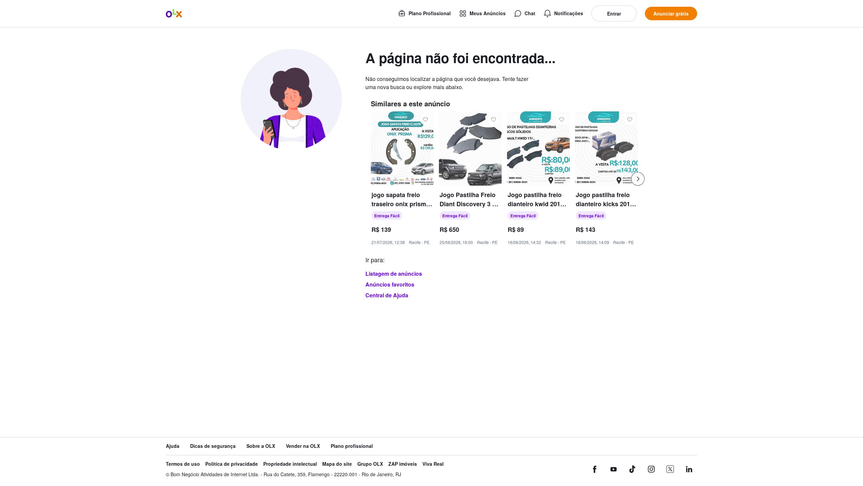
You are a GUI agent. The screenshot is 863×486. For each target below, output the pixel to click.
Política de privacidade (231, 464)
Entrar (614, 13)
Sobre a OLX (260, 446)
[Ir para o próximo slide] (638, 179)
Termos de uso (183, 464)
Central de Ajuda (386, 295)
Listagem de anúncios (393, 273)
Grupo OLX (370, 464)
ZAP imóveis (402, 464)
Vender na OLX (303, 446)
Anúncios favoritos (389, 284)
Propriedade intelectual (290, 464)
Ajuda (172, 446)
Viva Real (433, 464)
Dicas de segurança (213, 446)
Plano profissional (352, 446)
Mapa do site (337, 464)
